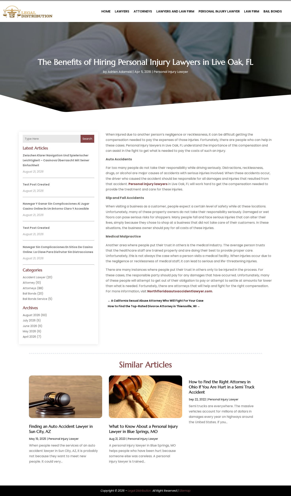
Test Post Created (36, 184)
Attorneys (143, 11)
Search (87, 139)
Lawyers (122, 11)
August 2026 (31, 315)
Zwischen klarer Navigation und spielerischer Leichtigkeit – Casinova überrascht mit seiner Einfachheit (56, 160)
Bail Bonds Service (35, 299)
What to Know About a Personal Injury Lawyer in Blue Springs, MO (143, 429)
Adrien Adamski (120, 71)
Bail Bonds (272, 11)
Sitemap (184, 491)
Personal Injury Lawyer (219, 11)
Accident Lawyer (34, 277)
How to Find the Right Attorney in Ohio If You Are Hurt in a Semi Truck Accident (221, 387)
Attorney (29, 283)
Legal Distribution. (140, 491)
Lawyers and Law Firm (175, 11)
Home (105, 11)
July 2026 (29, 320)
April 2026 (29, 337)
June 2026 (30, 326)
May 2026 (29, 331)
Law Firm (251, 11)
